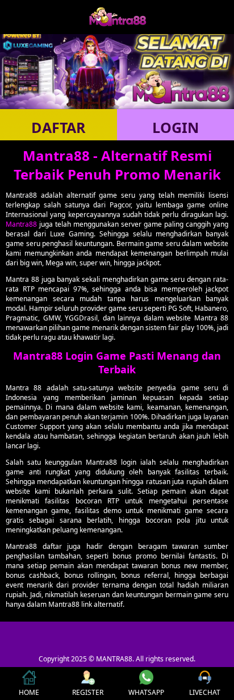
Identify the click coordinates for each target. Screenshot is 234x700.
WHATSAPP (146, 692)
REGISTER (87, 692)
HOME (29, 692)
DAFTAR (58, 127)
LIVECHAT (204, 692)
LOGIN (175, 127)
